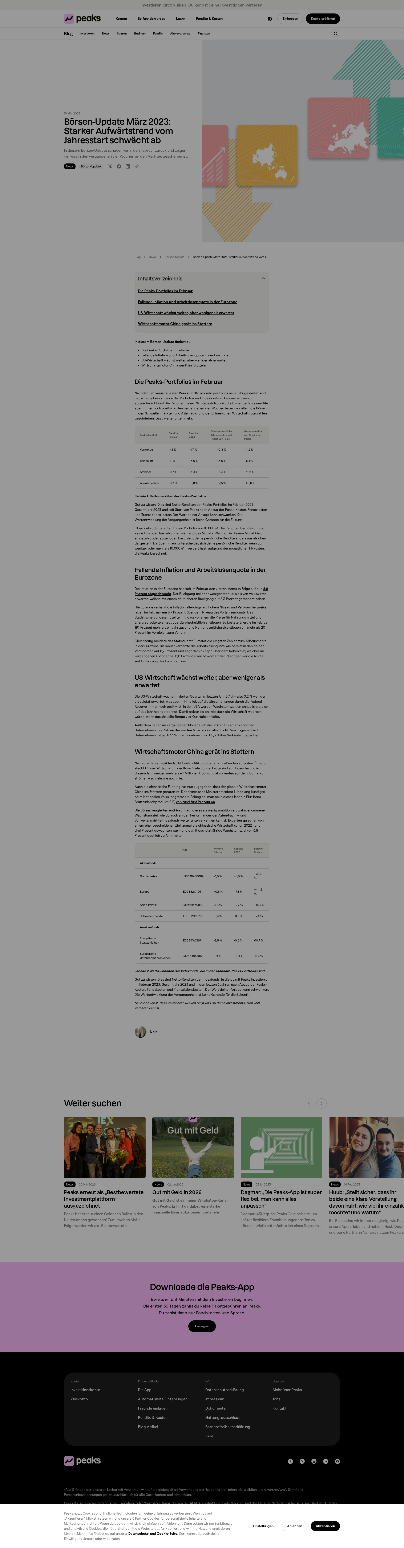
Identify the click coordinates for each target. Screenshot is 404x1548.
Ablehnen (294, 1526)
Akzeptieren (325, 1526)
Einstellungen (263, 1526)
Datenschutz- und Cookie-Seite (152, 1533)
